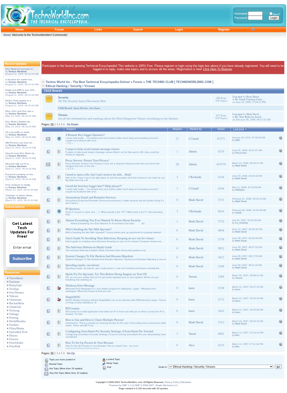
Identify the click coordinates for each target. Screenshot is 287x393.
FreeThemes (16, 292)
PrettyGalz (15, 285)
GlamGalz (15, 306)
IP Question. (72, 209)
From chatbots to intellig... (18, 185)
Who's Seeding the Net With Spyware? (88, 229)
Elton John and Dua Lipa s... (20, 111)
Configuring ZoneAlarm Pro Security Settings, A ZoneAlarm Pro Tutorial (109, 331)
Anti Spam (94, 108)
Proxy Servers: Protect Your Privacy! (87, 160)
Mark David (252, 114)
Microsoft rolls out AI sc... (18, 164)
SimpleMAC (73, 297)
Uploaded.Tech (18, 332)
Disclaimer (186, 382)
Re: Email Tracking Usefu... (249, 99)
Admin (193, 151)
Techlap (14, 289)
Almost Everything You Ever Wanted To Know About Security (103, 220)
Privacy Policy (172, 382)
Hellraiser (240, 190)
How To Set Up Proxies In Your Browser (89, 342)
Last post (239, 129)
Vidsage (14, 314)
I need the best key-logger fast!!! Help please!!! (93, 186)
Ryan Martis (252, 96)
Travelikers (16, 278)
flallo (237, 140)
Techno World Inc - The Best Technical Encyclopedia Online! (88, 82)
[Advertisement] (143, 48)
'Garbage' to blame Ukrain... (19, 195)
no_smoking (241, 222)
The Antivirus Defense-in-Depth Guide (88, 247)
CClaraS (194, 138)
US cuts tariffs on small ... (18, 132)
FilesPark (14, 346)
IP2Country (72, 308)
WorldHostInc (17, 321)
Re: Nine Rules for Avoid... (249, 116)
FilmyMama (16, 328)
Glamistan (15, 299)
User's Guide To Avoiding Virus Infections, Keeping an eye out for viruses (109, 238)
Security (63, 97)
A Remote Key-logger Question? (85, 135)
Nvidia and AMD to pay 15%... (20, 90)
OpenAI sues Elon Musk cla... (20, 153)
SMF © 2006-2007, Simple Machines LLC (156, 385)
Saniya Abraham (18, 71)
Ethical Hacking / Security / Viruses (70, 86)
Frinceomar (241, 153)
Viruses (62, 115)
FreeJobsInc (16, 342)
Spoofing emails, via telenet (82, 265)
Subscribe (22, 258)
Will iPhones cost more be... (19, 142)
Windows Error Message (80, 285)
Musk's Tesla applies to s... (19, 100)
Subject (71, 129)
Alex (237, 335)
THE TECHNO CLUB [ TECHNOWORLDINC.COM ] (179, 82)
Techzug (14, 310)
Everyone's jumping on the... (20, 174)
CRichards (195, 177)
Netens (13, 335)
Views (221, 129)
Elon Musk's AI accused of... (20, 69)
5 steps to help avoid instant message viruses (92, 149)
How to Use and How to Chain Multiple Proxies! (94, 319)
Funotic (14, 339)
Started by (195, 129)
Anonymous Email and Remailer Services (90, 197)
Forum (137, 82)
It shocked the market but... (19, 79)
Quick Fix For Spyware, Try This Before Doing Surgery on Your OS (106, 274)
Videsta (13, 296)
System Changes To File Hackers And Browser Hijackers (99, 256)
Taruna (193, 276)
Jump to (162, 367)
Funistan (14, 281)
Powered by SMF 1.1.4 (121, 385)
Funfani (14, 324)
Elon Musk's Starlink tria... (18, 121)
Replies (177, 129)
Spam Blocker (81, 108)
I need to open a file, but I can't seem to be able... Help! (98, 174)
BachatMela (16, 303)
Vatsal (238, 212)
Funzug (13, 317)
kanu (192, 288)
